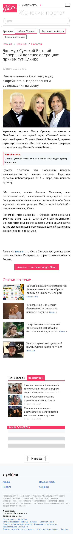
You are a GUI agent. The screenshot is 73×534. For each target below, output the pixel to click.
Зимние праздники (15, 37)
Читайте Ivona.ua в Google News (37, 267)
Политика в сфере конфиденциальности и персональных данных (30, 529)
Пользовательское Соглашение (15, 526)
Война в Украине (26, 31)
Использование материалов (45, 524)
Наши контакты (9, 519)
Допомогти (29, 5)
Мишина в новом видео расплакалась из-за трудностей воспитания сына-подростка (41, 412)
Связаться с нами (47, 522)
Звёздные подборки (52, 31)
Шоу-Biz (21, 44)
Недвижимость (47, 481)
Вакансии (64, 529)
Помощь (24, 522)
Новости (36, 44)
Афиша (6, 481)
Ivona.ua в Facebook (11, 522)
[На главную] (42, 13)
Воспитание (32, 296)
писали (19, 251)
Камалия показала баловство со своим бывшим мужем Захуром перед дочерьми (41, 388)
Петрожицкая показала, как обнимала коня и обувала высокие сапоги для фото (43, 327)
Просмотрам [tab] (35, 377)
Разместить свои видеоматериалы (17, 524)
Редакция (22, 519)
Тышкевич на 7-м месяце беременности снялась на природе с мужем (41, 308)
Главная (7, 44)
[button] (36, 459)
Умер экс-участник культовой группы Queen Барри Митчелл (44, 344)
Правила (33, 522)
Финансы (44, 486)
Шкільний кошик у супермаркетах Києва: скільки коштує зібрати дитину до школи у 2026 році (46, 289)
